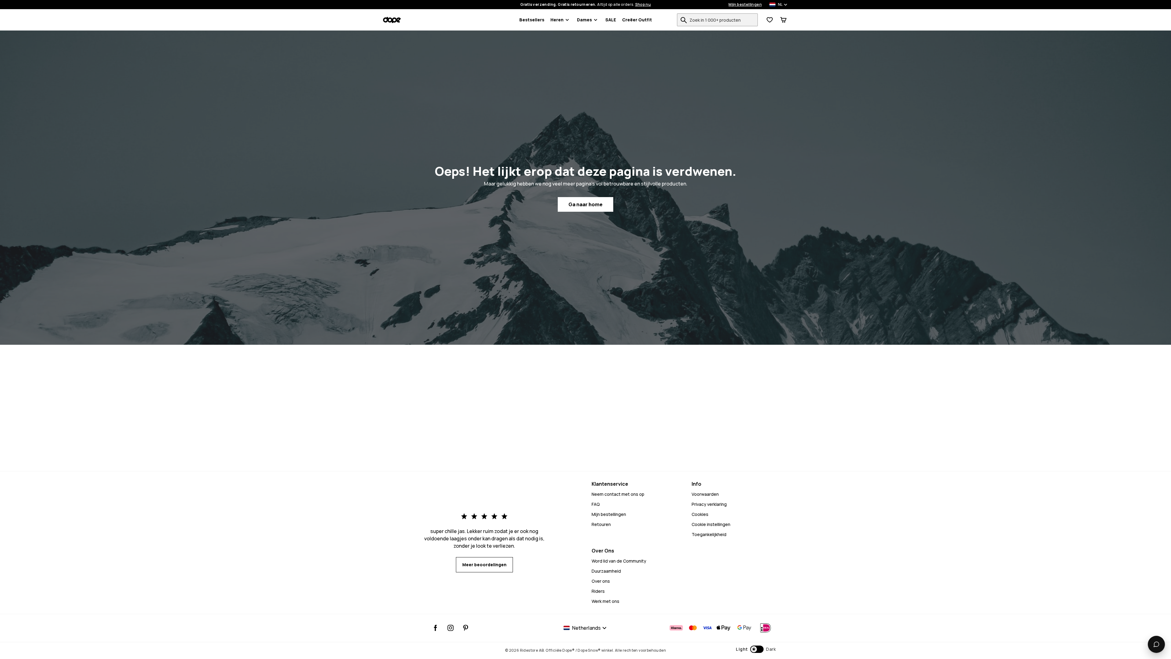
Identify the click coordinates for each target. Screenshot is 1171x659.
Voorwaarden (705, 494)
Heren (557, 20)
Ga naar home (585, 204)
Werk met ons (605, 601)
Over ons (601, 581)
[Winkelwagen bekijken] (783, 20)
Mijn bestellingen (745, 4)
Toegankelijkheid (709, 534)
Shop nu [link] (643, 4)
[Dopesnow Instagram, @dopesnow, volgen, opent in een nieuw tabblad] (450, 628)
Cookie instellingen (711, 524)
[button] (756, 649)
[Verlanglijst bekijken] (770, 20)
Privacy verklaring (709, 504)
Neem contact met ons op (618, 494)
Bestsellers (531, 20)
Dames (584, 20)
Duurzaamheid (606, 571)
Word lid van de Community (619, 561)
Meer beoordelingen (484, 564)
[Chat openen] (1156, 644)
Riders (598, 591)
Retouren (601, 524)
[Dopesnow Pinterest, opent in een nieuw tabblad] (465, 628)
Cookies (700, 514)
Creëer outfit (637, 20)
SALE (610, 20)
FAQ (596, 504)
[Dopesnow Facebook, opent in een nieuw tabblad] (435, 628)
